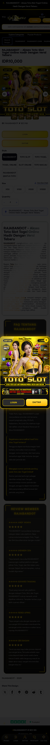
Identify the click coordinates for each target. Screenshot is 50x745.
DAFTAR (37, 402)
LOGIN (13, 402)
